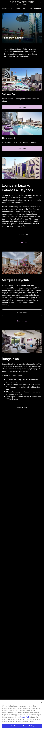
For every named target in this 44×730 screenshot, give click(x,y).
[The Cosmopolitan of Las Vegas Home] (22, 3)
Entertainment (35, 8)
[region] (22, 714)
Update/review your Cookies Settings (22, 726)
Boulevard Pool (22, 234)
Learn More (22, 107)
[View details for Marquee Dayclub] (22, 263)
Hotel (24, 8)
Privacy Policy (25, 717)
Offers (17, 8)
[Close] (41, 702)
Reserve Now (22, 320)
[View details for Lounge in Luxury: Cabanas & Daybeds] (22, 168)
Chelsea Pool (22, 242)
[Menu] (4, 3)
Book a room (7, 8)
